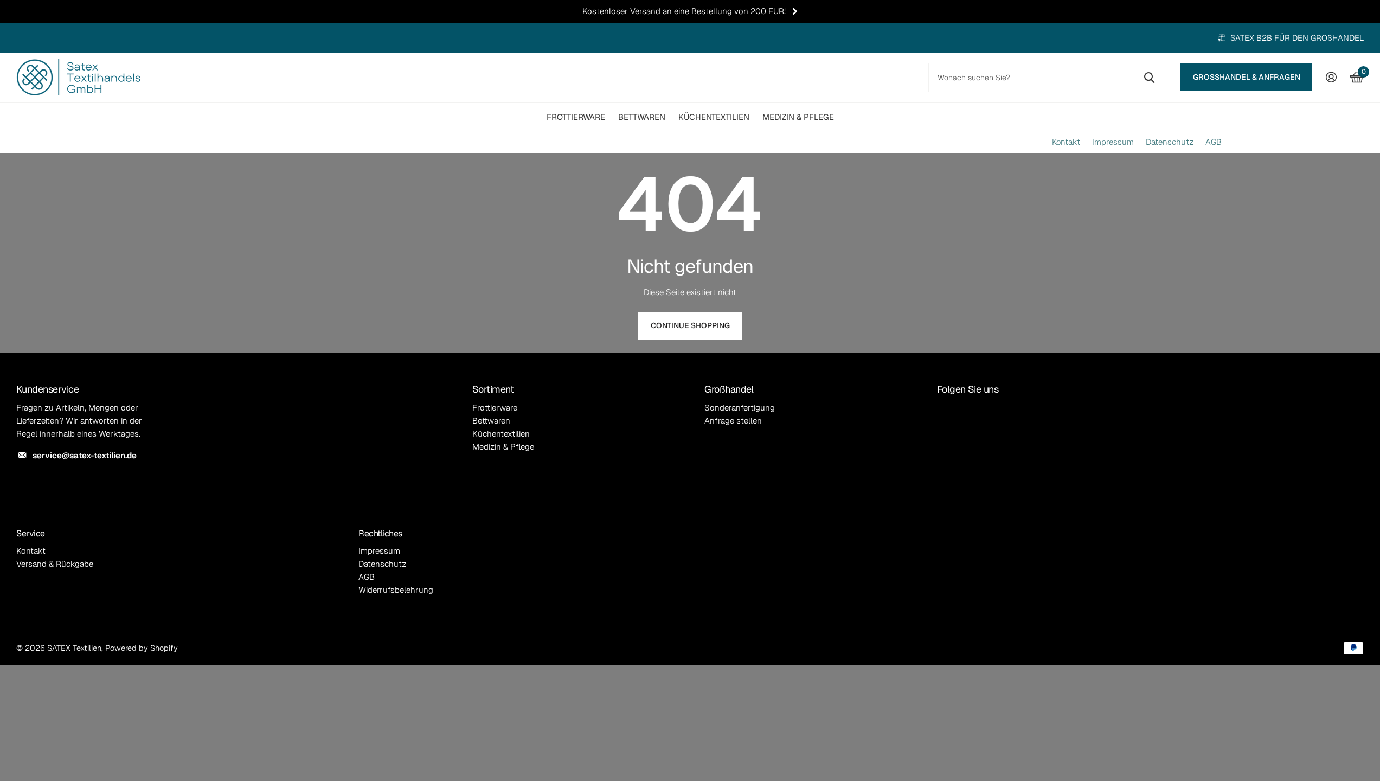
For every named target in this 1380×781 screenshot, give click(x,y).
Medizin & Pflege (798, 117)
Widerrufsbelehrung (395, 590)
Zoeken (1149, 77)
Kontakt (1066, 142)
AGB (1213, 142)
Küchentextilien (713, 117)
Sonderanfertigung (739, 407)
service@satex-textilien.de (85, 455)
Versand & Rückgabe (54, 564)
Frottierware (576, 117)
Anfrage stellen (733, 420)
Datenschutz (1169, 142)
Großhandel (729, 389)
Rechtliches (380, 533)
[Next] (795, 11)
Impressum (1113, 142)
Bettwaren (641, 117)
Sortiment (493, 389)
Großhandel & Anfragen (1246, 77)
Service (30, 533)
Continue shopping (690, 325)
